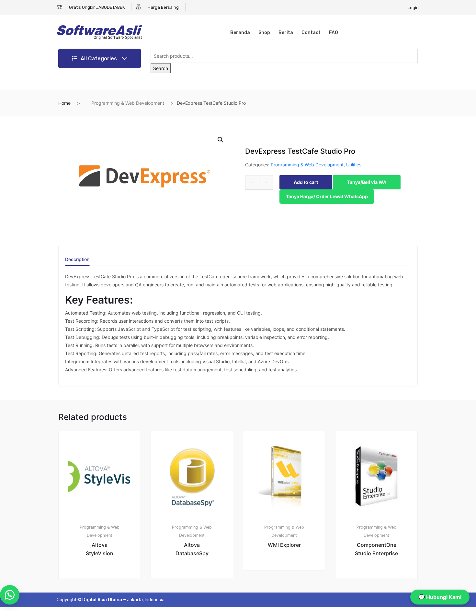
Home (64, 103)
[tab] (77, 261)
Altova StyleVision (99, 549)
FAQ (333, 32)
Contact (311, 32)
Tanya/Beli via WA (366, 182)
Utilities (353, 164)
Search (160, 68)
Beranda (240, 32)
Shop (264, 32)
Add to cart (306, 182)
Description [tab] (77, 259)
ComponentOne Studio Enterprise (376, 549)
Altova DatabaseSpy (192, 549)
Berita (285, 32)
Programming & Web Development (127, 103)
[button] (220, 140)
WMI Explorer (284, 545)
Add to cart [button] (103, 601)
